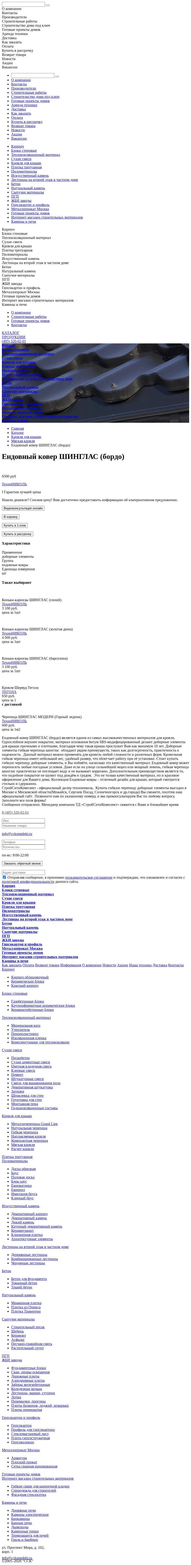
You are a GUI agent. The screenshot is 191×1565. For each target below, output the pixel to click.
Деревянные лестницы (29, 1255)
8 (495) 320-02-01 (15, 812)
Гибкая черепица (24, 1132)
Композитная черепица (29, 1140)
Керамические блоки (27, 981)
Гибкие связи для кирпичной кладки (40, 1486)
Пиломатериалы (24, 171)
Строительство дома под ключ (35, 97)
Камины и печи (23, 221)
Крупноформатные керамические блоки (43, 1005)
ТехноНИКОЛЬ (14, 484)
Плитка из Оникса (26, 1307)
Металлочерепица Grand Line (34, 1124)
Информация (70, 965)
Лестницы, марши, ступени (33, 1393)
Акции (16, 134)
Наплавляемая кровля (28, 1136)
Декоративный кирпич (29, 1214)
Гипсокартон (21, 1425)
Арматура (19, 1458)
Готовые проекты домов (30, 101)
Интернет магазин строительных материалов (47, 217)
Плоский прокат (24, 1462)
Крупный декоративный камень (36, 1226)
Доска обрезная (23, 1169)
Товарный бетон (24, 1283)
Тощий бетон (21, 1287)
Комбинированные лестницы (34, 1259)
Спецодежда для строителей (33, 1490)
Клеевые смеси (23, 1070)
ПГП (15, 196)
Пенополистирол (24, 1034)
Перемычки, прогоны (28, 1401)
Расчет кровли (22, 1149)
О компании (21, 80)
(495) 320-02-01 (14, 341)
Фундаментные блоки (28, 1368)
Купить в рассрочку (27, 122)
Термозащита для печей (30, 1535)
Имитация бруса (24, 1194)
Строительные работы (29, 92)
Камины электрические (30, 1515)
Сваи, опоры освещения (30, 1372)
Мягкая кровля (23, 1145)
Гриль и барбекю (24, 1540)
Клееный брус (22, 1198)
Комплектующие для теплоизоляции (40, 1042)
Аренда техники (24, 105)
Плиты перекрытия (26, 1410)
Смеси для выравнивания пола (35, 1083)
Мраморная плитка (26, 1303)
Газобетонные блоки (27, 1001)
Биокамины (20, 1519)
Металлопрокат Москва (30, 209)
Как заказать (21, 113)
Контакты (19, 84)
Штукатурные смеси (27, 1079)
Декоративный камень (29, 1218)
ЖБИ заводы (21, 201)
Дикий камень (22, 1222)
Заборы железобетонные (30, 1385)
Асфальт (17, 1340)
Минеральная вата (25, 1025)
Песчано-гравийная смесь (31, 1344)
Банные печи (21, 1523)
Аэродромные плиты (28, 1380)
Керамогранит (22, 1231)
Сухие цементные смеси (30, 1062)
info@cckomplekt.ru (17, 834)
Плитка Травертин (26, 1311)
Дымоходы (19, 1527)
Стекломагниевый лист (30, 1434)
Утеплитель (20, 1030)
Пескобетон (20, 1058)
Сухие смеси (21, 159)
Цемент (17, 1075)
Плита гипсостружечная (30, 1438)
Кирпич (17, 146)
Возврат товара (23, 126)
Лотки (16, 1397)
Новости (18, 130)
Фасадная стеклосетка (28, 1495)
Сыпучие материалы (27, 192)
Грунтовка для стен (26, 1100)
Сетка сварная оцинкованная (34, 1466)
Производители (23, 88)
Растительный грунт (27, 1348)
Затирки (17, 1091)
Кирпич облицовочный (30, 977)
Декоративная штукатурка (32, 1087)
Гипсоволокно (22, 1442)
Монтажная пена (24, 1104)
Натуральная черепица (29, 1128)
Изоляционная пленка (28, 1038)
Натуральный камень (28, 188)
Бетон (15, 184)
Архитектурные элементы (32, 1239)
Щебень (17, 1331)
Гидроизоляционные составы (34, 1108)
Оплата (17, 117)
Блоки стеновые (24, 150)
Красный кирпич (24, 985)
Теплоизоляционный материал (35, 155)
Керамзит (18, 1335)
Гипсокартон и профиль (30, 205)
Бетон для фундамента (29, 1279)
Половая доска (22, 1177)
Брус (15, 1173)
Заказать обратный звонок (22, 863)
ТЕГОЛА (9, 692)
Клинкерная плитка (27, 1235)
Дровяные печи (23, 1510)
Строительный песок (28, 1327)
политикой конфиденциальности (28, 882)
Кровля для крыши (26, 163)
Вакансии (19, 138)
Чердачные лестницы (28, 1263)
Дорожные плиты (25, 1376)
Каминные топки (25, 1531)
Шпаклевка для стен (27, 1095)
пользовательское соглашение (89, 877)
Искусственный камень (30, 175)
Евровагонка (21, 1185)
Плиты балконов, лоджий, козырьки (40, 1405)
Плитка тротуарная (26, 167)
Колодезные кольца (26, 1389)
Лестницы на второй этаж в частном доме (44, 180)
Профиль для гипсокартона (33, 1430)
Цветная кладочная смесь (31, 1066)
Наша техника (140, 965)
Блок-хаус (19, 1181)
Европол (18, 1190)
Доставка (18, 109)
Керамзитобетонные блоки (32, 1010)
